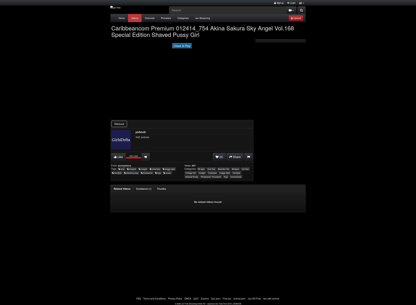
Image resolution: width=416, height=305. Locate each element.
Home (122, 18)
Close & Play (182, 46)
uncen (168, 173)
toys (159, 173)
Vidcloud (119, 124)
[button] (302, 3)
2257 (196, 298)
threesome (148, 173)
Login (292, 2)
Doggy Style (224, 173)
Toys (226, 176)
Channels (150, 18)
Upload (297, 18)
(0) (221, 157)
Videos (134, 18)
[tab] (122, 188)
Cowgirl (202, 173)
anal (122, 169)
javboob (145, 137)
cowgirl (143, 169)
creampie (155, 169)
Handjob (236, 173)
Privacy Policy (175, 298)
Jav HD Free (254, 298)
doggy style (169, 169)
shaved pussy (132, 173)
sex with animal (271, 298)
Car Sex (245, 169)
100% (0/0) (135, 157)
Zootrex (205, 298)
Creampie (212, 173)
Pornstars (166, 18)
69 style (201, 169)
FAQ (138, 298)
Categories (183, 18)
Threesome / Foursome (211, 176)
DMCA (187, 298)
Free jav (227, 298)
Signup (280, 2)
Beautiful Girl (223, 169)
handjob (118, 173)
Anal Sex (211, 169)
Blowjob (235, 169)
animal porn (240, 298)
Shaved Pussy (191, 176)
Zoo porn (216, 298)
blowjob (132, 169)
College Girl (190, 173)
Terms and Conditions (154, 298)
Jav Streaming (202, 18)
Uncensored (235, 176)
